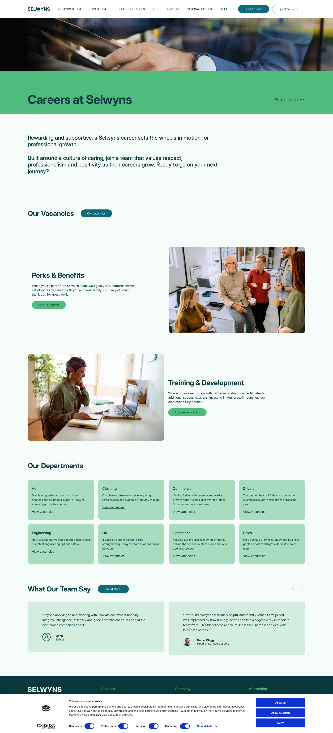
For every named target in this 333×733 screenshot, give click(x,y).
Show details (204, 726)
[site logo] (39, 9)
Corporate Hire (70, 9)
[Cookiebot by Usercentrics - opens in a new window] (46, 726)
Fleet (156, 9)
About (225, 9)
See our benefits (48, 305)
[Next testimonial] (301, 589)
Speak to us (286, 9)
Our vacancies (96, 213)
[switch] (123, 726)
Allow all (280, 702)
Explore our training (187, 412)
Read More (113, 589)
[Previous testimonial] (293, 589)
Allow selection (280, 712)
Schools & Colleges (129, 9)
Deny (280, 722)
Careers (173, 9)
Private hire (98, 9)
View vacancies (43, 511)
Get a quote (253, 9)
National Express (200, 9)
